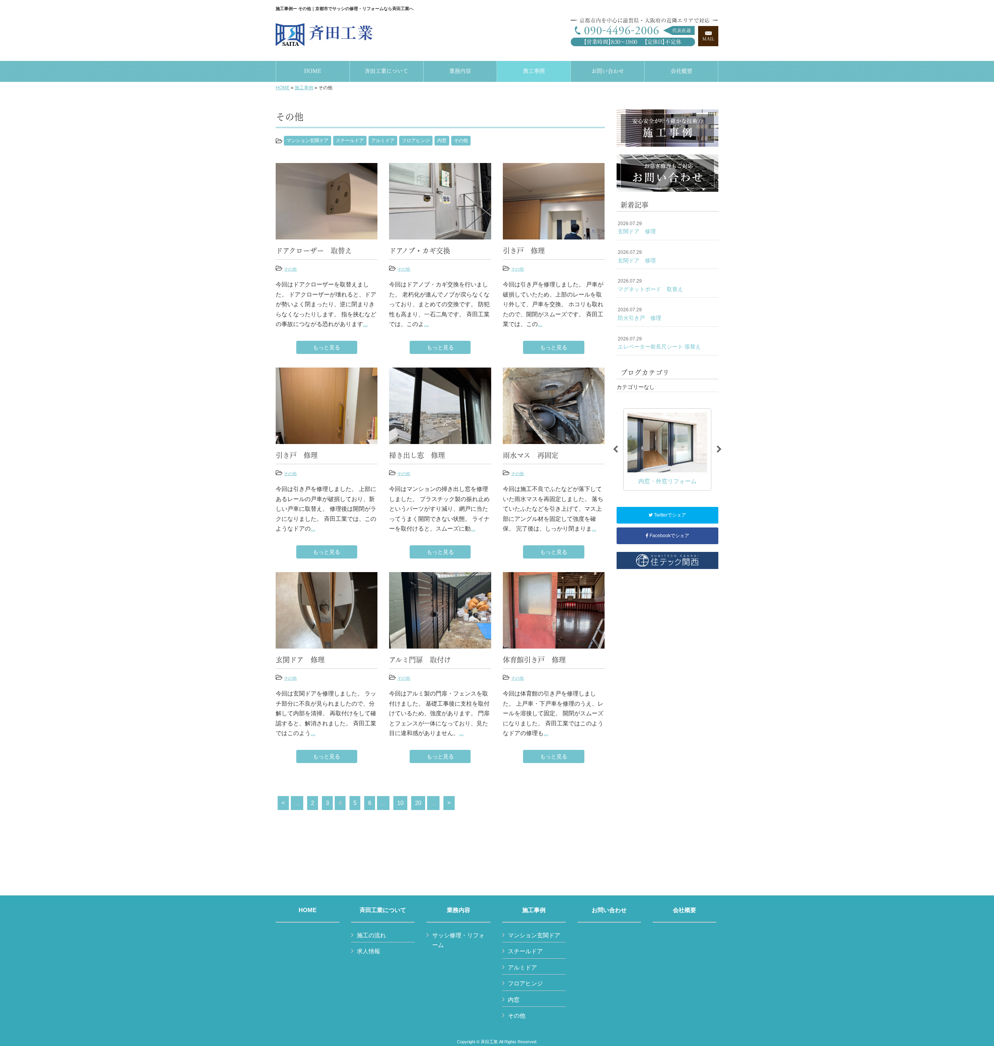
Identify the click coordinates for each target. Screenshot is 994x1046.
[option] (667, 449)
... (365, 324)
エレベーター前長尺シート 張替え (659, 343)
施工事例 (304, 87)
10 (400, 803)
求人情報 (368, 951)
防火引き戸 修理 (639, 314)
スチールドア (350, 140)
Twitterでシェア (669, 515)
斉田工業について (383, 910)
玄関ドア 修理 (637, 228)
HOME (283, 87)
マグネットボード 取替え (650, 285)
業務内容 (458, 910)
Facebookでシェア (668, 535)
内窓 (442, 140)
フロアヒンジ (416, 140)
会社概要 (684, 910)
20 (418, 803)
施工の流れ (371, 935)
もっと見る (326, 347)
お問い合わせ (609, 910)
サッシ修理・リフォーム (458, 940)
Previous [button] (615, 449)
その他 (461, 140)
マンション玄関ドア (307, 140)
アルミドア (382, 140)
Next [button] (719, 449)
